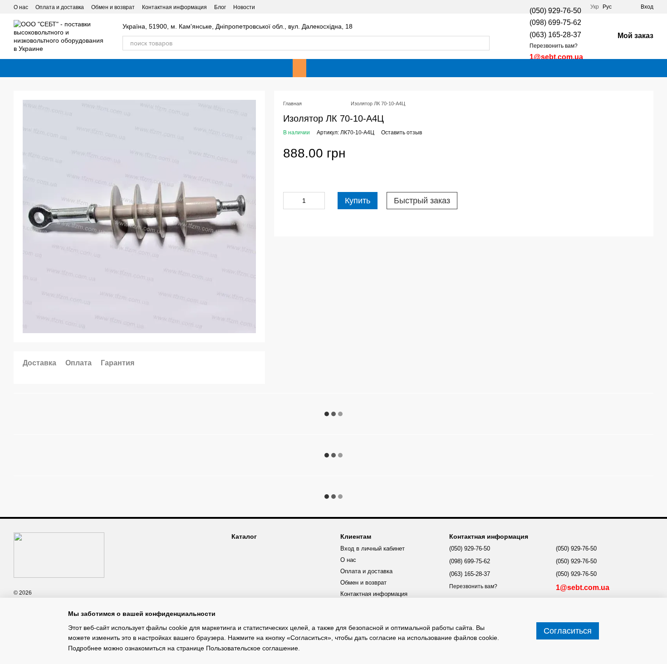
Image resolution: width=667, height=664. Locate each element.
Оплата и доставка (59, 7)
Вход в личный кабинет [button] (372, 548)
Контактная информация (174, 7)
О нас (21, 7)
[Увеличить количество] (318, 200)
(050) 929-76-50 (555, 11)
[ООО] (59, 554)
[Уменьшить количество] (290, 200)
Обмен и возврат (113, 7)
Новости (244, 7)
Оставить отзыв (401, 132)
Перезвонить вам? (554, 46)
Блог (220, 7)
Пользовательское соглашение (252, 648)
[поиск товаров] (482, 43)
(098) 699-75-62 (555, 22)
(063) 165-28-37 (555, 35)
